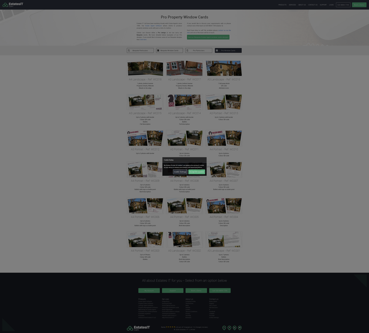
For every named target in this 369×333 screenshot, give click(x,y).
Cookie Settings (180, 172)
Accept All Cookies (196, 172)
